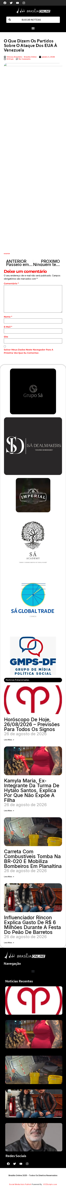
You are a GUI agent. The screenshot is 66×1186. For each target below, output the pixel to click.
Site (6, 336)
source (7, 253)
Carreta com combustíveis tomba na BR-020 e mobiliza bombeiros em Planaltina (33, 859)
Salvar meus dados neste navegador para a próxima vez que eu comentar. (28, 351)
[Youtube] (17, 3)
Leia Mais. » (9, 740)
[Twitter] (11, 3)
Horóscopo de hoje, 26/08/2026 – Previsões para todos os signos (32, 724)
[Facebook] (5, 3)
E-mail (8, 326)
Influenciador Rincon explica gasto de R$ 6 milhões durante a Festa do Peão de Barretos (32, 925)
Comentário (11, 283)
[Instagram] (24, 3)
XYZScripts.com (50, 1184)
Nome (8, 316)
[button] (33, 28)
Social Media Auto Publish (20, 1184)
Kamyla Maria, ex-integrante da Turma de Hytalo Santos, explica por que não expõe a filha (31, 790)
